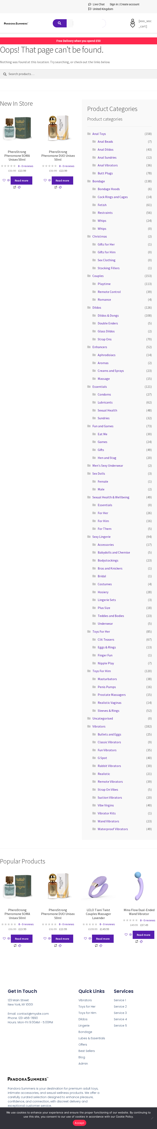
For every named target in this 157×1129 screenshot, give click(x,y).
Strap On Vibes (108, 789)
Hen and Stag (107, 458)
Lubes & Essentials (91, 1038)
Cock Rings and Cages (113, 197)
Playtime (104, 284)
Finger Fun (105, 655)
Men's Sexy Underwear (107, 465)
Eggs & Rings (107, 647)
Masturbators (107, 679)
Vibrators (98, 726)
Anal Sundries (107, 157)
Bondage (98, 181)
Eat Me (102, 434)
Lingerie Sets (107, 600)
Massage (104, 379)
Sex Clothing (107, 260)
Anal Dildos (105, 149)
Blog (81, 1057)
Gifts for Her (106, 244)
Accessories (106, 545)
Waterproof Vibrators (113, 829)
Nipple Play (106, 663)
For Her (103, 513)
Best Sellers (86, 1051)
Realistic (104, 774)
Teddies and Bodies (111, 616)
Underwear (105, 623)
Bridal (102, 576)
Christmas (99, 236)
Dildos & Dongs (108, 315)
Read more (21, 180)
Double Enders (108, 323)
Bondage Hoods (109, 189)
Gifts (101, 450)
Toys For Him (101, 671)
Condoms (104, 394)
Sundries (104, 418)
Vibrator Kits (107, 813)
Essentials (99, 387)
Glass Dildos (106, 331)
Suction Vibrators (110, 797)
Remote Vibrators (110, 781)
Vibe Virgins (106, 805)
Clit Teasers (106, 639)
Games (102, 442)
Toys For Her (101, 631)
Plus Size (104, 608)
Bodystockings (108, 560)
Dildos (96, 307)
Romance (104, 299)
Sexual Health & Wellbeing (110, 497)
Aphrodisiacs (107, 355)
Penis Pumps (107, 687)
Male (101, 489)
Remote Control (109, 292)
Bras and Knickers (110, 568)
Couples (98, 276)
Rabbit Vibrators (109, 766)
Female (103, 481)
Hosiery (103, 592)
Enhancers (99, 347)
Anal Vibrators (108, 165)
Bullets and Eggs (109, 734)
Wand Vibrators (108, 821)
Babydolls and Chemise (114, 552)
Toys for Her (86, 1007)
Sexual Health (107, 410)
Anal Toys (99, 134)
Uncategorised (102, 718)
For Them (104, 529)
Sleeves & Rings (108, 711)
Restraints (105, 213)
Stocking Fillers (109, 268)
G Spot (102, 758)
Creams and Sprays (111, 371)
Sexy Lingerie (101, 537)
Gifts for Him (107, 252)
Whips (102, 221)
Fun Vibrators (107, 750)
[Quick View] (9, 180)
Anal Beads (105, 141)
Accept (79, 1123)
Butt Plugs (105, 173)
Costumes (105, 584)
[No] (152, 1118)
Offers (82, 1045)
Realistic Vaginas (109, 703)
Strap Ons (105, 339)
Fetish (102, 205)
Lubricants (105, 402)
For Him (103, 521)
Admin (83, 1064)
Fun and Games (102, 426)
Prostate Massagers (112, 695)
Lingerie (84, 1026)
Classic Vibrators (109, 742)
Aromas (103, 363)
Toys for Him (87, 1013)
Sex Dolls (98, 473)
